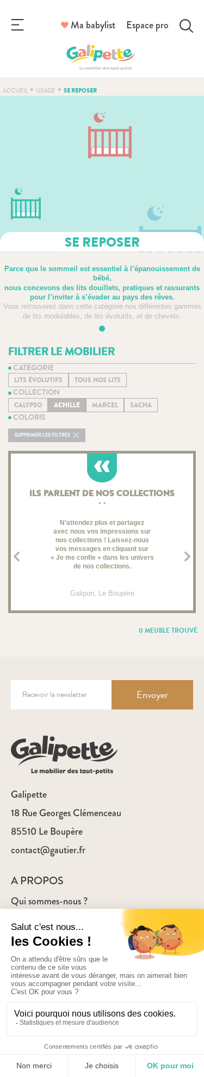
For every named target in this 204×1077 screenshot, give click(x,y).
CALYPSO (28, 405)
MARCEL (105, 405)
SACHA (141, 405)
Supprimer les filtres (43, 435)
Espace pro (147, 25)
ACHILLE (67, 405)
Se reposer (80, 90)
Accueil (15, 91)
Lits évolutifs (38, 380)
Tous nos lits (98, 380)
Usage (45, 91)
